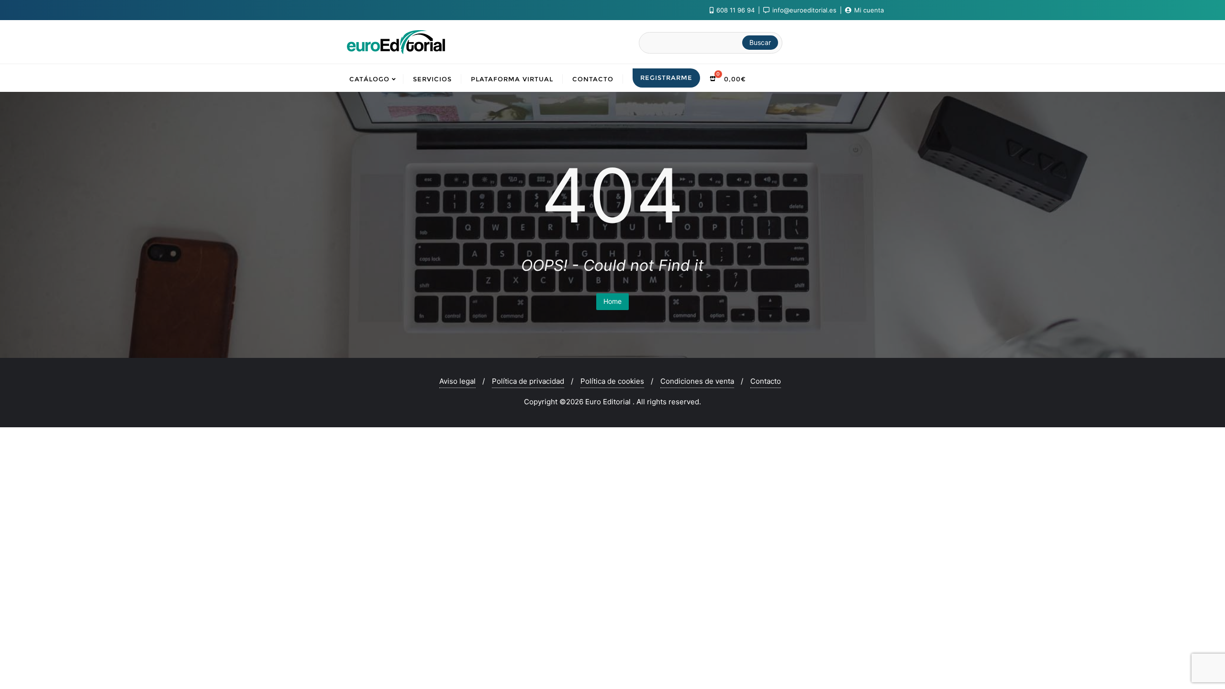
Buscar (760, 42)
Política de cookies (612, 381)
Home (612, 301)
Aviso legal (457, 381)
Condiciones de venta (697, 381)
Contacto (765, 381)
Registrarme (666, 77)
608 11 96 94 (735, 10)
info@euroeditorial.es (804, 10)
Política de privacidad (528, 381)
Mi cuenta (868, 10)
